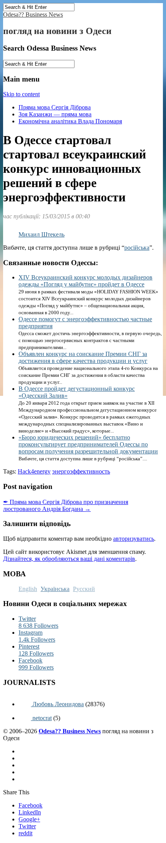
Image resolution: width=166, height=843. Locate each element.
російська (136, 247)
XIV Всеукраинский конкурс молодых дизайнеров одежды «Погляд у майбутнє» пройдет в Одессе (85, 281)
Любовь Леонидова (57, 704)
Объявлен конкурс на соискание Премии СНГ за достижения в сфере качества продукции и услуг (83, 357)
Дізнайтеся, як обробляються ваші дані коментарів (69, 558)
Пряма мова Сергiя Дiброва (55, 107)
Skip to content (21, 94)
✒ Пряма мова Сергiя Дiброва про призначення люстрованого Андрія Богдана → (65, 505)
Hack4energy (34, 471)
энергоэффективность (81, 471)
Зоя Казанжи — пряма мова (55, 114)
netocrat (41, 718)
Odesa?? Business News (33, 14)
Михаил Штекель (41, 234)
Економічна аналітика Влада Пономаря (70, 121)
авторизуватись (133, 538)
